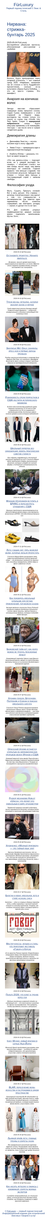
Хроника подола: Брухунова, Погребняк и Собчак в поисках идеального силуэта (22, 701)
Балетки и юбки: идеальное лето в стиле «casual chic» (22, 897)
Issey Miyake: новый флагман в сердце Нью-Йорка (22, 1042)
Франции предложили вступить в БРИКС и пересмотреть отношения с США (22, 504)
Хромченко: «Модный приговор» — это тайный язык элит (22, 847)
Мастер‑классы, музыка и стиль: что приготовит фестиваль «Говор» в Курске (22, 946)
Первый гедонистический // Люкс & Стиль (23, 9)
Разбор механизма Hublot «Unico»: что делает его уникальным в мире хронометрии (22, 801)
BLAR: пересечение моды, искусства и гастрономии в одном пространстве (22, 1090)
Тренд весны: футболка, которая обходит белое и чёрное (22, 303)
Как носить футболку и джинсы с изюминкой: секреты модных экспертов (22, 1189)
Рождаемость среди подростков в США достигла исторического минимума (22, 400)
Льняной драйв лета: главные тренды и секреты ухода (22, 1139)
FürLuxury (23, 4)
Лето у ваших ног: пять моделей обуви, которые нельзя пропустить (22, 551)
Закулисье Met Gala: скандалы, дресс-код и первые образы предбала (22, 351)
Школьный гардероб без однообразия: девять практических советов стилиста (22, 451)
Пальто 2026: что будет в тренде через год (22, 996)
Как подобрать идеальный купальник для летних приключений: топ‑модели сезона (22, 601)
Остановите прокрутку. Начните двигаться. (22, 257)
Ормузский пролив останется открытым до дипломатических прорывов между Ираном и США (22, 752)
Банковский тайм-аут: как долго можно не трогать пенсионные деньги (22, 652)
